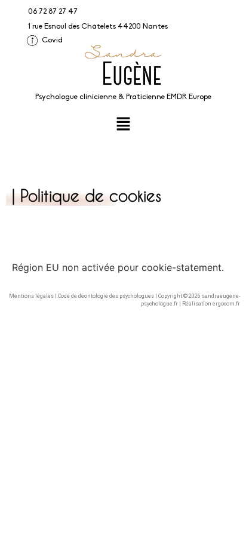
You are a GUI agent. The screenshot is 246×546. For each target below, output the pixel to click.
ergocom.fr (226, 304)
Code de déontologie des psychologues (106, 296)
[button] (123, 124)
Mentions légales (32, 296)
